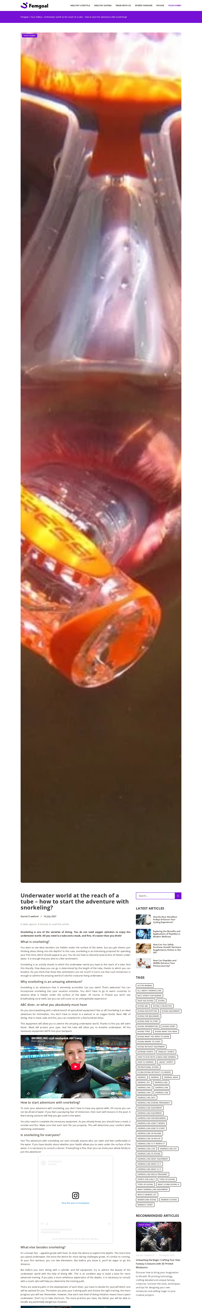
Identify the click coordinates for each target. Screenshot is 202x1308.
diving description (147, 1011)
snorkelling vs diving (149, 1154)
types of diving (167, 1179)
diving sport (168, 1026)
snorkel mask (171, 1077)
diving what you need (166, 1031)
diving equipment (171, 1011)
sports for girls (146, 1179)
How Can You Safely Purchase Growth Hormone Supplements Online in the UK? (167, 948)
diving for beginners (148, 1016)
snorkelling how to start (151, 1128)
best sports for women (149, 996)
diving (161, 1001)
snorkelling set (168, 1149)
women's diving (169, 1200)
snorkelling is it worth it (151, 1143)
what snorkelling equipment (153, 1189)
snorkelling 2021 (147, 1098)
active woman (145, 985)
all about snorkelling (149, 990)
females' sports (166, 1052)
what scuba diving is (168, 1184)
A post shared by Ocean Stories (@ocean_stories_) (75, 1239)
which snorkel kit (147, 1195)
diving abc (143, 1006)
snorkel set (144, 1082)
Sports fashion (143, 5)
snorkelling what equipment (153, 1159)
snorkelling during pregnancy (154, 1103)
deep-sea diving (145, 1001)
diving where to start (149, 1041)
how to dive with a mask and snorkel (157, 1057)
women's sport (145, 1205)
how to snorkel (146, 1062)
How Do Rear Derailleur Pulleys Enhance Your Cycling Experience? (165, 920)
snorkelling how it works (151, 1123)
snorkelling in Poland (149, 1133)
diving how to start (148, 1021)
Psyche (160, 5)
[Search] (178, 895)
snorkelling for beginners (152, 1118)
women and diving (147, 1200)
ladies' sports (166, 1062)
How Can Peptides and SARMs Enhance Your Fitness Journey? (164, 963)
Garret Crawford (30, 916)
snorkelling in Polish (149, 1138)
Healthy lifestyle (80, 5)
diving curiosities (162, 1006)
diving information (148, 1026)
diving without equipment (151, 1047)
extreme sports (145, 1052)
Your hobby (174, 5)
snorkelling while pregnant (153, 1174)
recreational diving (148, 1067)
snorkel (142, 1077)
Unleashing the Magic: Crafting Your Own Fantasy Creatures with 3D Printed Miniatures (158, 1264)
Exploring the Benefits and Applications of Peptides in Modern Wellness (166, 934)
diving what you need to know (153, 1036)
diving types (144, 1031)
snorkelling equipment (150, 1108)
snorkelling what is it (149, 1164)
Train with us (123, 5)
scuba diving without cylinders (154, 1072)
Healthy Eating (102, 5)
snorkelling (161, 1082)
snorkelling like (146, 1149)
